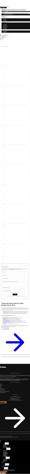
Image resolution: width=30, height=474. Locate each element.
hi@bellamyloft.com (13, 398)
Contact (3, 461)
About (3, 9)
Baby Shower (5, 24)
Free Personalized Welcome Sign (8, 470)
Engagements (5, 31)
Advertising (1, 385)
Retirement (5, 456)
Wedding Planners (5, 11)
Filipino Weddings (23, 379)
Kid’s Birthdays (5, 26)
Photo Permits (5, 447)
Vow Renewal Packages (11, 380)
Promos (3, 468)
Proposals (4, 19)
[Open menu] (1, 39)
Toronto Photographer (17, 380)
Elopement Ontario (5, 380)
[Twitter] (1, 367)
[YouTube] (5, 367)
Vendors (1, 387)
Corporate (4, 23)
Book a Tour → (4, 7)
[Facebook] (0, 367)
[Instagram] (3, 367)
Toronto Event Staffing (3, 392)
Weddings (4, 18)
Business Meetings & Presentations (8, 322)
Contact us (13, 376)
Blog (0, 386)
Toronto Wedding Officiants (8, 379)
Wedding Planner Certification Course (4, 391)
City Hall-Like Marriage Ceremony (16, 379)
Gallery (3, 466)
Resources (3, 464)
